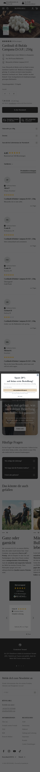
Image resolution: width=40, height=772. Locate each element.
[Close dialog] (37, 375)
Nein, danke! (20, 396)
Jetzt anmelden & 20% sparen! (20, 390)
